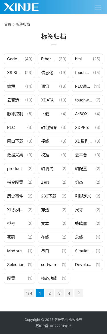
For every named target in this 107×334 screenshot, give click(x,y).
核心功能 (49, 278)
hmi (78, 58)
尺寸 (79, 209)
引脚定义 (83, 195)
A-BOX (81, 113)
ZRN (45, 182)
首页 (7, 24)
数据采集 (15, 154)
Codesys (15, 58)
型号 (11, 223)
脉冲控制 (15, 113)
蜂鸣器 (81, 223)
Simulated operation (85, 250)
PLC (11, 127)
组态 (79, 182)
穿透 (45, 209)
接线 (45, 141)
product (14, 168)
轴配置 (81, 168)
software (49, 264)
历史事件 (15, 195)
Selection (15, 264)
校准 (45, 154)
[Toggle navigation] (98, 7)
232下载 (48, 195)
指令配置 (15, 182)
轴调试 (47, 168)
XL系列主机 (17, 209)
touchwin (83, 72)
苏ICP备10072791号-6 (53, 326)
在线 (45, 237)
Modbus (14, 250)
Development (85, 264)
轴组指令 (49, 127)
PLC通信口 (84, 86)
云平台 (81, 154)
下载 (45, 113)
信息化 (47, 72)
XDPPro (82, 127)
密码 (11, 237)
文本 (45, 223)
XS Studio (16, 72)
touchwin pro (85, 99)
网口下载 (15, 141)
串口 (45, 250)
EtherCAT (49, 58)
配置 (11, 278)
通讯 (45, 86)
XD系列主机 (85, 141)
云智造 (13, 99)
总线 (79, 237)
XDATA (47, 99)
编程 (11, 86)
